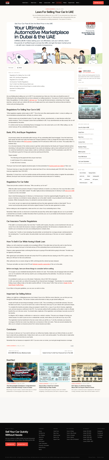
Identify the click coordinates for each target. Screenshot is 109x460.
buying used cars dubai (56, 166)
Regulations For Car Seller (16, 79)
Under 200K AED (87, 439)
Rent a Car (56, 437)
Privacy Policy (92, 457)
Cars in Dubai (83, 172)
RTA (81, 179)
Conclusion (13, 90)
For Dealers (42, 435)
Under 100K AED (87, 437)
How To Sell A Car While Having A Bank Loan (21, 84)
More (77, 2)
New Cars (33, 2)
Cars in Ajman (70, 437)
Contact (41, 439)
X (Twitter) (100, 435)
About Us (41, 437)
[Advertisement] (54, 410)
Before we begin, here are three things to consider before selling (27, 86)
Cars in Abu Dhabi (71, 433)
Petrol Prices (42, 447)
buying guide (96, 176)
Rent (53, 2)
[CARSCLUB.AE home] (7, 3)
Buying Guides (92, 172)
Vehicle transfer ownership (41, 264)
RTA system (28, 141)
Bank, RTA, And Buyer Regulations (19, 77)
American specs (83, 182)
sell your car (33, 100)
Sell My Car (97, 2)
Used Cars (25, 2)
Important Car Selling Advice (17, 88)
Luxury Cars (47, 2)
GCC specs (95, 179)
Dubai (88, 176)
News (40, 449)
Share (20, 67)
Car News (58, 2)
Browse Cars (21, 444)
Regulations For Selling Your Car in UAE (20, 75)
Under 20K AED (87, 431)
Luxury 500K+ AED (88, 441)
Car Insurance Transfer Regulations (19, 82)
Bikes (40, 2)
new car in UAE (69, 191)
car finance (87, 179)
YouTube (100, 437)
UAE (91, 182)
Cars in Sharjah (71, 435)
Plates (65, 2)
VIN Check (41, 441)
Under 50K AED (87, 435)
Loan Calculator (43, 443)
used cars (82, 176)
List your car (10, 444)
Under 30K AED (87, 433)
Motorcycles (57, 435)
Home (40, 431)
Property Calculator (44, 445)
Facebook (100, 433)
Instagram (100, 431)
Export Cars (71, 2)
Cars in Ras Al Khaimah (73, 439)
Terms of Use (100, 457)
